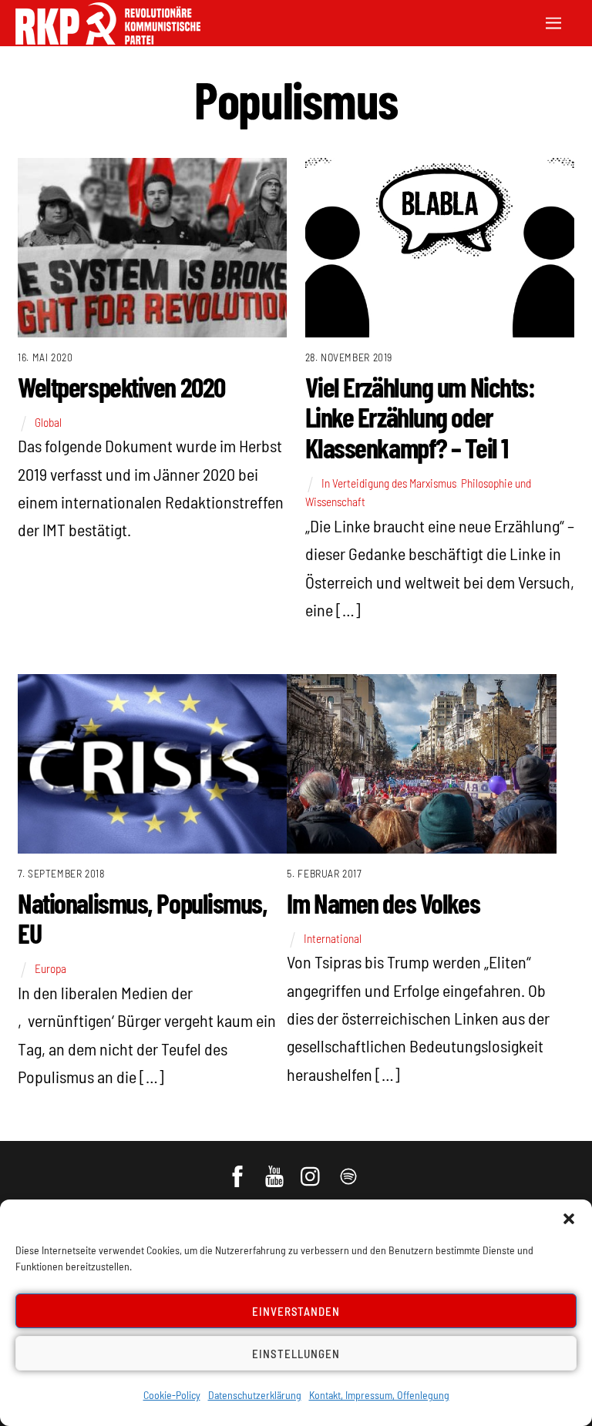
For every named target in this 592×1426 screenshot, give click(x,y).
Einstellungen (296, 1354)
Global (48, 422)
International (333, 938)
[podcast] (349, 1168)
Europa (50, 968)
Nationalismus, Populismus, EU (142, 918)
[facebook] (238, 1168)
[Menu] (553, 21)
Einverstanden (296, 1311)
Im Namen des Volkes (383, 902)
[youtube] (275, 1168)
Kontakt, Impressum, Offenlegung (379, 1394)
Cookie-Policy (171, 1394)
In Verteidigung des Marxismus (388, 483)
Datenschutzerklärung (254, 1394)
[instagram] (312, 1168)
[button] (569, 1218)
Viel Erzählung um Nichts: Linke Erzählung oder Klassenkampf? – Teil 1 (420, 417)
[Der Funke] (108, 39)
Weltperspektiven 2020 (121, 386)
